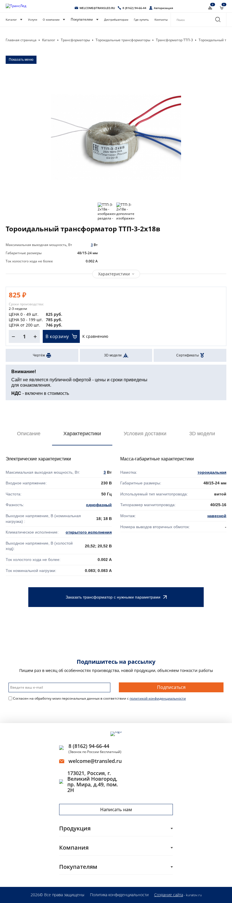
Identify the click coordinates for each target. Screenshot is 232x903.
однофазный (99, 504)
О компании (51, 19)
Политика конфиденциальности (119, 894)
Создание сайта (168, 894)
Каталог (11, 19)
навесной (216, 515)
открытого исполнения (89, 532)
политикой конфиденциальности (158, 698)
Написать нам (116, 809)
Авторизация (163, 8)
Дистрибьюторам (116, 19)
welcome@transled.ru (95, 761)
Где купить (141, 19)
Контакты (161, 19)
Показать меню (21, 60)
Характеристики (114, 274)
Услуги (32, 19)
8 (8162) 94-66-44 (88, 746)
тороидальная (211, 472)
